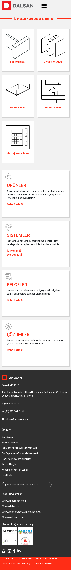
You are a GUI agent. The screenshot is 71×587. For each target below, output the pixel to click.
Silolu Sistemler (10, 442)
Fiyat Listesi (8, 475)
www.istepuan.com (14, 517)
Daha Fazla (14, 204)
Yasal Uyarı (9, 558)
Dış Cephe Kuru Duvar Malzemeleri (20, 453)
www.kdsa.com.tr (13, 506)
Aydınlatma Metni (24, 558)
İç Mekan (13, 250)
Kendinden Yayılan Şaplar (15, 469)
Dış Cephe (13, 254)
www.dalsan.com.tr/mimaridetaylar (22, 511)
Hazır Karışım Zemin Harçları (16, 459)
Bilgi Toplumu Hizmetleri (46, 558)
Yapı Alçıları (8, 437)
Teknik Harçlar (9, 464)
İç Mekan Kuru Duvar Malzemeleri (19, 448)
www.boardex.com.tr (15, 500)
